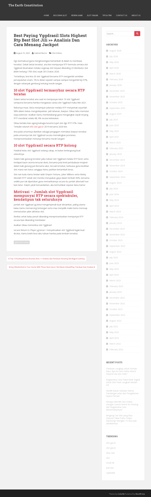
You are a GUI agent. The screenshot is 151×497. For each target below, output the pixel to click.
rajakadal (110, 472)
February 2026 (116, 79)
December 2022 (117, 297)
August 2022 (115, 320)
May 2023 (114, 269)
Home (46, 15)
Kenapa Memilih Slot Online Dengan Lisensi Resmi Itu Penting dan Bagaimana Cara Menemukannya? (122, 405)
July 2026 (113, 56)
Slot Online (92, 15)
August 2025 (115, 113)
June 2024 (114, 194)
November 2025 (117, 96)
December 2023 (117, 228)
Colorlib (121, 494)
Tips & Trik (107, 15)
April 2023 (114, 274)
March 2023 (115, 280)
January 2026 (115, 85)
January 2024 (115, 223)
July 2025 (113, 119)
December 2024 (117, 159)
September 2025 (117, 108)
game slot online (22, 242)
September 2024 (117, 177)
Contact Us (121, 15)
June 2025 (114, 125)
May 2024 (114, 200)
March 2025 (115, 142)
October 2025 (116, 102)
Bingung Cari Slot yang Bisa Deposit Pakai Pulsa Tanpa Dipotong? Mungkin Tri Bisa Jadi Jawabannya (121, 419)
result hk (110, 462)
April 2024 (114, 205)
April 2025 (114, 136)
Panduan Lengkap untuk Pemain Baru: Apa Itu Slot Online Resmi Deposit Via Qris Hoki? (121, 371)
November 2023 (117, 234)
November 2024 (117, 165)
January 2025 (115, 154)
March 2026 (115, 73)
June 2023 (114, 263)
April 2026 (114, 67)
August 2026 (115, 50)
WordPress (140, 494)
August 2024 (115, 182)
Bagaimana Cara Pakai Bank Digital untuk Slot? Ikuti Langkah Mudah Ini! (123, 382)
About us (136, 15)
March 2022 (115, 343)
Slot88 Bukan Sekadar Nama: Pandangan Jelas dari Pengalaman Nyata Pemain (122, 393)
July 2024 (113, 188)
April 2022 (114, 338)
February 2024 (116, 217)
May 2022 (114, 332)
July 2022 (113, 326)
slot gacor (111, 442)
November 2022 (117, 303)
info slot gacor (37, 126)
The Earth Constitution (25, 5)
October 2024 (116, 171)
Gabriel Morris (40, 53)
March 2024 (115, 211)
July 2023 (113, 257)
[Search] (137, 33)
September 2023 (117, 246)
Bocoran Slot (60, 15)
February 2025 (116, 148)
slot (108, 457)
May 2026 (114, 62)
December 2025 (117, 90)
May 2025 (114, 131)
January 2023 (115, 292)
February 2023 (116, 286)
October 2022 (116, 309)
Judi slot (110, 467)
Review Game (77, 15)
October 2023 (116, 240)
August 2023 (115, 251)
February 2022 (116, 349)
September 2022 (117, 315)
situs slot (110, 452)
